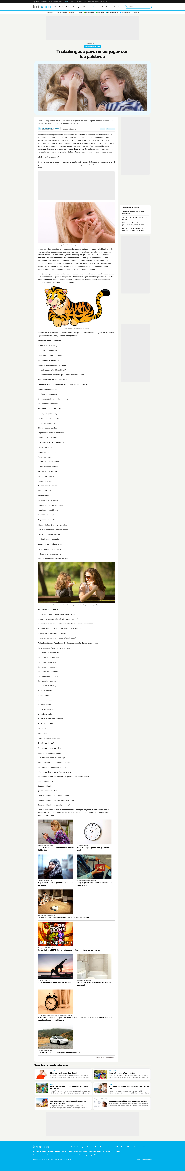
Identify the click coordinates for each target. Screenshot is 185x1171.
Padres (67, 1)
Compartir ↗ (110, 129)
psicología (84, 1155)
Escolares (83, 1151)
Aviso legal (37, 1159)
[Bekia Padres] (42, 7)
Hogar (97, 1)
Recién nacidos (48, 1151)
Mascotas (79, 1)
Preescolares (73, 1151)
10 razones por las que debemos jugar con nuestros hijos (128, 1087)
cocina (53, 1155)
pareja (65, 1155)
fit (95, 1155)
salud (78, 1155)
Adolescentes (108, 1151)
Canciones (138, 1147)
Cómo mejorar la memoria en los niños (64, 1073)
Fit (101, 1)
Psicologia (76, 7)
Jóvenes (118, 1151)
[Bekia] (36, 2)
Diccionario (147, 1147)
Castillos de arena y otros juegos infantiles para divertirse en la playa (68, 1102)
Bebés (57, 1151)
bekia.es (36, 1155)
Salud (84, 1)
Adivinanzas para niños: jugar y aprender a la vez (127, 1101)
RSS (74, 1159)
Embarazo (37, 1151)
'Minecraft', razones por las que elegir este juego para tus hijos (69, 1087)
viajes (99, 1155)
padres (59, 1155)
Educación (86, 7)
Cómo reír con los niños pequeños (121, 1073)
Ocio (94, 7)
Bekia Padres (90, 43)
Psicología (91, 1)
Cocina (61, 1)
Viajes (105, 1)
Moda (50, 1)
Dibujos (129, 1147)
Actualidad (44, 1)
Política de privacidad (49, 1159)
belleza (47, 1155)
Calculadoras (119, 7)
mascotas (71, 1155)
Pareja (72, 1)
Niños (64, 1151)
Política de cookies (64, 1159)
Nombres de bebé (105, 7)
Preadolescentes (94, 1151)
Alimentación (59, 7)
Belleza (55, 1)
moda (42, 1155)
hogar (91, 1155)
